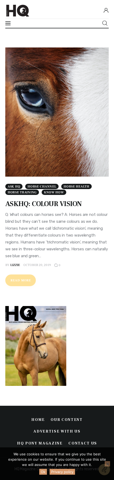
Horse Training (22, 192)
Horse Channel (42, 187)
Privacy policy (62, 472)
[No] (107, 463)
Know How (54, 192)
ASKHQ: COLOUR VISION (43, 203)
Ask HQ (14, 187)
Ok (43, 472)
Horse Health (76, 187)
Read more (21, 280)
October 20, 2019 (37, 265)
